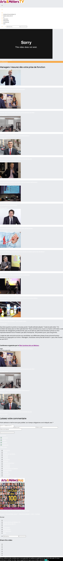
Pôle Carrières (28, 349)
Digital (5, 452)
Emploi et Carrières (9, 349)
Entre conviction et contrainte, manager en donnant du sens (16, 159)
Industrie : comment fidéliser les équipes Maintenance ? (15, 135)
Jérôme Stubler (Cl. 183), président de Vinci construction (15, 275)
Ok (46, 560)
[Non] (48, 560)
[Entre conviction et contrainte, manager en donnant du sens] (10, 409)
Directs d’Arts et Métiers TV (9, 14)
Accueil (2, 514)
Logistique (6, 467)
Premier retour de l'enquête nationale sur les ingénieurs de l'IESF (17, 112)
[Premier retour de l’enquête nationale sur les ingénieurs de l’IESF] (10, 366)
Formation (6, 459)
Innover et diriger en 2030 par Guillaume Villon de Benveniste (16, 228)
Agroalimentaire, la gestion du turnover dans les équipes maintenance (18, 182)
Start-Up (6, 476)
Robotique (6, 474)
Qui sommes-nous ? (12, 514)
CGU (32, 514)
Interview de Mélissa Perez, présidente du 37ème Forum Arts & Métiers (18, 298)
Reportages (6, 20)
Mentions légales (24, 514)
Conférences (6, 22)
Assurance (6, 450)
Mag (4, 23)
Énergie (5, 456)
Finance (5, 457)
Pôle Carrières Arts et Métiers (29, 345)
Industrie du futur (8, 463)
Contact (37, 514)
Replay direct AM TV (8, 15)
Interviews (5, 18)
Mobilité (5, 472)
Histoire (5, 461)
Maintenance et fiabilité (10, 468)
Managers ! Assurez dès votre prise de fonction (12, 89)
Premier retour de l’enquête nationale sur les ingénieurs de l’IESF (17, 369)
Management (19, 349)
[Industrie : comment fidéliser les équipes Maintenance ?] (10, 388)
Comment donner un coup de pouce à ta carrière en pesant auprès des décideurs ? (22, 251)
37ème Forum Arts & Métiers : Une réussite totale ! (13, 321)
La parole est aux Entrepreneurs (8, 205)
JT (3, 17)
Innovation (6, 465)
